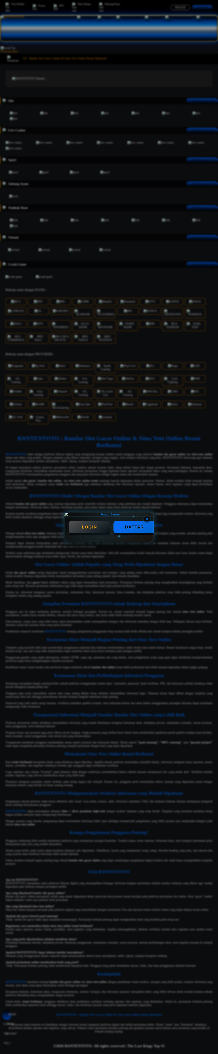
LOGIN (89, 527)
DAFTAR (134, 527)
